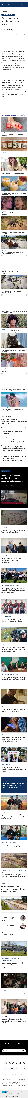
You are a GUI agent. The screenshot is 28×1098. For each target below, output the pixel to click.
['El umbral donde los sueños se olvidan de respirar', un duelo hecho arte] (14, 696)
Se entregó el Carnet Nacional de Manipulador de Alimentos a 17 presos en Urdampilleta (13, 1021)
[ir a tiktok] (20, 1068)
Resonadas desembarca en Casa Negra (13, 993)
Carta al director (13, 1074)
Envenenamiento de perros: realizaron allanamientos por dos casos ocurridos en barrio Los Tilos (14, 449)
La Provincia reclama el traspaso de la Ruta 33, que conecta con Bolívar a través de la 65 (13, 785)
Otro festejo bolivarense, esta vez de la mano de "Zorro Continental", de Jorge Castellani (14, 440)
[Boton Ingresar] (22, 4)
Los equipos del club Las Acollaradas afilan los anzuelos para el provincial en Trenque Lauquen (13, 649)
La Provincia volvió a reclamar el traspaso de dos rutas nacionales (13, 889)
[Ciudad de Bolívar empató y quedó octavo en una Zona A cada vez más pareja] (14, 948)
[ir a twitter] (7, 1068)
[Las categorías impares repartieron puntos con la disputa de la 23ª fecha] (14, 832)
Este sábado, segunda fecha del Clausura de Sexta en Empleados (11, 620)
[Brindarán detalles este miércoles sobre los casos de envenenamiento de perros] (14, 754)
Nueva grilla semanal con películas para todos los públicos (8, 934)
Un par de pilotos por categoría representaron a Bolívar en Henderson (13, 875)
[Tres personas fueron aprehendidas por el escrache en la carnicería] (14, 497)
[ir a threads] (24, 1068)
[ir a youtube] (11, 1068)
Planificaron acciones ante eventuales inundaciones (9, 926)
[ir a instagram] (16, 1068)
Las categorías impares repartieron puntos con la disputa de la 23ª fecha (13, 846)
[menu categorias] (26, 4)
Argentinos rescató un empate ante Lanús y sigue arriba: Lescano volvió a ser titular (9, 918)
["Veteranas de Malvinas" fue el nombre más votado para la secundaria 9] (14, 545)
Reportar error (22, 1074)
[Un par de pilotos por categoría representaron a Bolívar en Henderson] (14, 860)
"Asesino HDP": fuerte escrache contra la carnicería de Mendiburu (13, 531)
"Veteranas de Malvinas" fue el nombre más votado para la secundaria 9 (11, 560)
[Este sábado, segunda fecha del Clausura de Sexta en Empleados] (14, 606)
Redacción (4, 1074)
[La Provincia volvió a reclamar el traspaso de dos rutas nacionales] (14, 903)
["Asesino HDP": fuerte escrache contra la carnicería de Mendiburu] (14, 517)
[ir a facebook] (3, 1068)
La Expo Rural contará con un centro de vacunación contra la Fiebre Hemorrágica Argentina (13, 739)
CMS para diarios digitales (16, 1096)
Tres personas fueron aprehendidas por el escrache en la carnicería (14, 421)
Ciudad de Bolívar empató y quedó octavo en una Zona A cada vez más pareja (12, 965)
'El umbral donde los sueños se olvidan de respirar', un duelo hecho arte (13, 710)
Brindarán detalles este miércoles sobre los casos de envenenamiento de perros (15, 458)
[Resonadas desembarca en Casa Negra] (14, 980)
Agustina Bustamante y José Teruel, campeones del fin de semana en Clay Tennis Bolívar (13, 817)
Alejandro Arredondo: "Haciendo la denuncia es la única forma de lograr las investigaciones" (13, 590)
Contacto (14, 1076)
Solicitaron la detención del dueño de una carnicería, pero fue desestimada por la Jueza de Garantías (14, 430)
